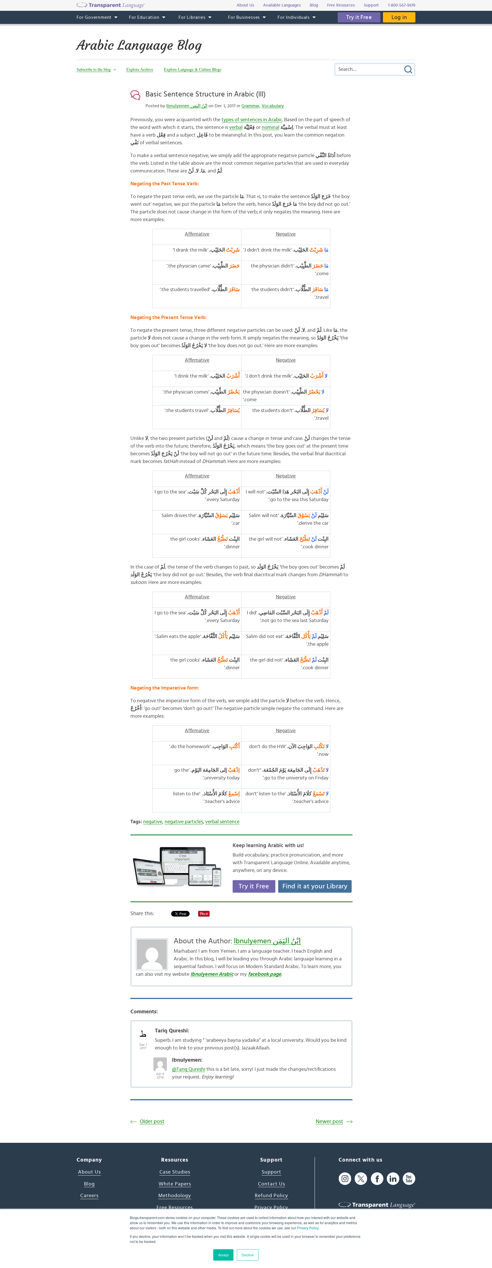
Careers (89, 1195)
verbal (236, 127)
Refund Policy (271, 1195)
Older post (152, 1121)
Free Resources (175, 1207)
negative (152, 821)
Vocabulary (273, 106)
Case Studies (174, 1172)
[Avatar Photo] (143, 1031)
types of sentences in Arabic (252, 119)
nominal (270, 127)
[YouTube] (409, 1178)
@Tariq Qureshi (188, 1069)
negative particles (184, 821)
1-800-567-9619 (401, 5)
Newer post (329, 1121)
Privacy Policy (307, 1227)
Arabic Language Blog (139, 45)
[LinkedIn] (393, 1178)
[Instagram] (345, 1178)
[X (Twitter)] (360, 1178)
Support (271, 1172)
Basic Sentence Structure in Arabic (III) (205, 94)
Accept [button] (223, 1254)
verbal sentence (222, 821)
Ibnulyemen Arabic (211, 974)
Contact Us (271, 1184)
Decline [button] (248, 1254)
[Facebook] (377, 1178)
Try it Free (359, 17)
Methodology (174, 1195)
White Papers (175, 1184)
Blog (89, 1184)
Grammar (250, 106)
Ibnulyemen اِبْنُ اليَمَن (186, 106)
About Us (89, 1172)
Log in (399, 17)
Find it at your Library (315, 886)
